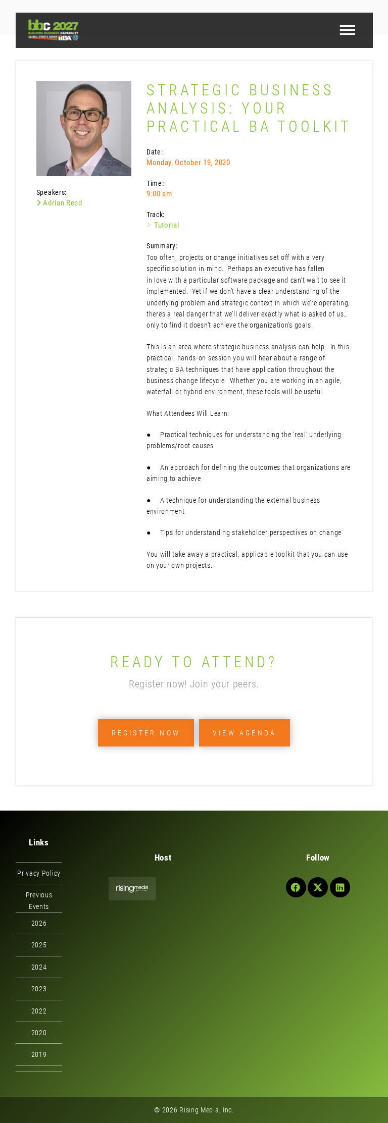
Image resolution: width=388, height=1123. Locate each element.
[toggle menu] (347, 30)
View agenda (244, 733)
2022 (39, 1011)
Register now (146, 733)
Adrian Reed (61, 202)
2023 (39, 989)
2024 (39, 967)
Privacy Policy (39, 873)
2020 (39, 1033)
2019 (39, 1054)
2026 (39, 923)
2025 (39, 945)
